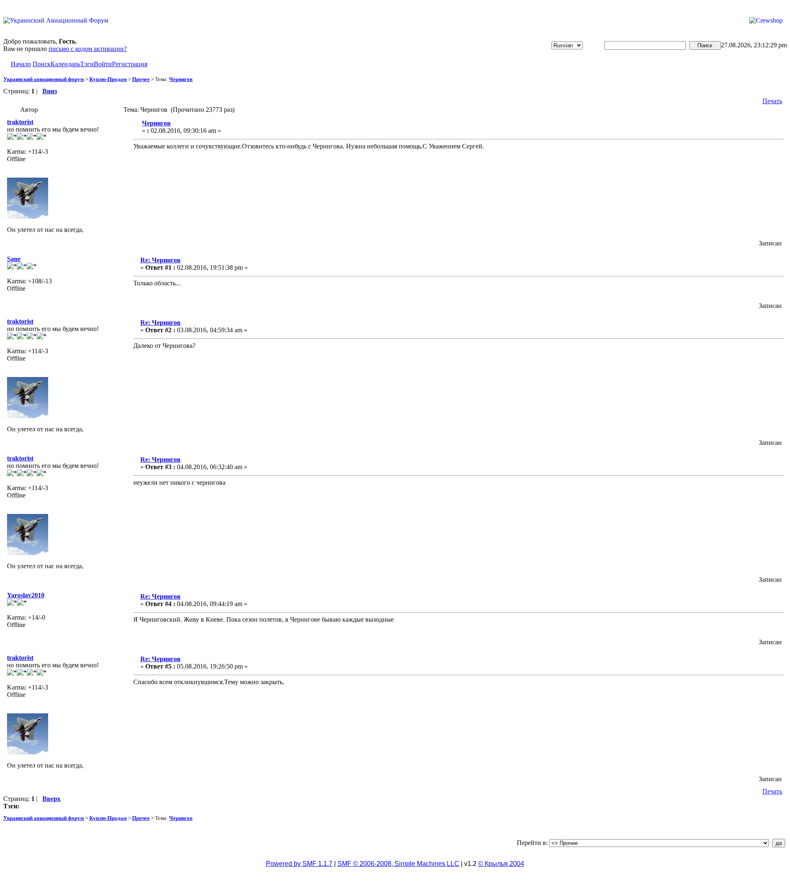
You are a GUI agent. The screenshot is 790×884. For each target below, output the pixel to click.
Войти (103, 63)
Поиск (42, 63)
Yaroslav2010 (25, 595)
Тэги (87, 63)
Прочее (141, 79)
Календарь (65, 63)
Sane (14, 258)
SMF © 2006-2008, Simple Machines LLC (398, 863)
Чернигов (181, 79)
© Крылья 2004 (501, 863)
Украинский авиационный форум (43, 79)
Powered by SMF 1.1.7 (299, 863)
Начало (21, 63)
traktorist (20, 121)
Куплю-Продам (108, 79)
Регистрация (129, 63)
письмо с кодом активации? (88, 48)
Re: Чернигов (160, 260)
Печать (772, 100)
